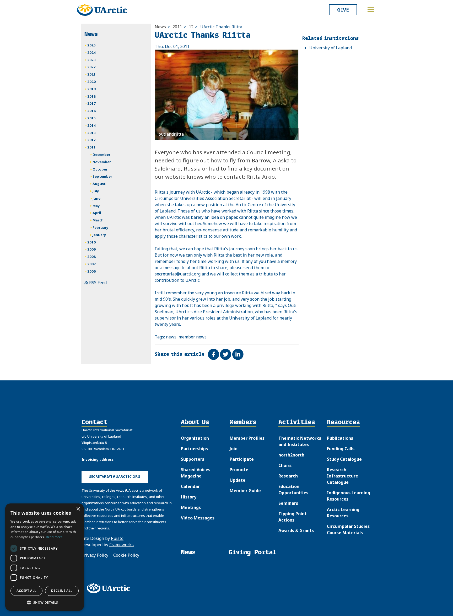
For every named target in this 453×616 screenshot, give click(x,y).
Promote (239, 469)
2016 (91, 110)
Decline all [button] (61, 590)
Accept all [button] (26, 590)
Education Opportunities (293, 490)
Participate (242, 459)
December (101, 154)
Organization (195, 438)
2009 (91, 249)
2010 (91, 242)
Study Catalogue (344, 459)
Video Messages (197, 518)
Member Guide (245, 490)
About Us (195, 422)
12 (191, 27)
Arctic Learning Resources (343, 513)
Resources (343, 422)
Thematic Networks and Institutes (299, 441)
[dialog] (44, 557)
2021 (91, 74)
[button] (44, 602)
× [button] (78, 509)
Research (288, 476)
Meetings (191, 507)
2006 (91, 271)
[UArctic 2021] (110, 588)
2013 (91, 132)
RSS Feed (97, 282)
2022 (91, 67)
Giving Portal (252, 552)
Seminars (288, 503)
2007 (91, 264)
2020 (91, 81)
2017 (91, 103)
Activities (296, 422)
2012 (91, 139)
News (160, 27)
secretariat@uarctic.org (178, 274)
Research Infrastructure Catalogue (342, 476)
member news (193, 337)
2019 (91, 89)
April (97, 212)
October (100, 169)
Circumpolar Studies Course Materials (348, 529)
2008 (91, 256)
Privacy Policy (95, 555)
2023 (91, 59)
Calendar (190, 486)
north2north (291, 455)
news (171, 337)
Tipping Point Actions (292, 517)
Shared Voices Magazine (195, 473)
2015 (91, 118)
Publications (340, 438)
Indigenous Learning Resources (348, 496)
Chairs (285, 465)
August (99, 183)
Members (243, 422)
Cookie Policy (126, 555)
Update (237, 480)
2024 (91, 52)
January (99, 234)
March (98, 220)
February (101, 227)
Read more (54, 537)
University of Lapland (330, 48)
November (102, 162)
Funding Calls (340, 449)
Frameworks (121, 545)
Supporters (192, 459)
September (102, 176)
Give (343, 9)
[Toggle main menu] (370, 9)
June (96, 198)
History (188, 497)
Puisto (117, 538)
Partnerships (194, 449)
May (96, 205)
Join (234, 449)
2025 (91, 45)
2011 (177, 27)
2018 (91, 96)
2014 (91, 125)
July (96, 191)
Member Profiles (247, 438)
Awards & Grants (296, 530)
